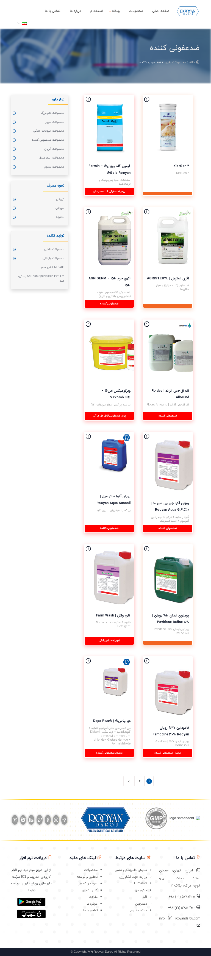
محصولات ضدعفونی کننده (48, 140)
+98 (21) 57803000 (182, 896)
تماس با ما (52, 11)
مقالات (93, 896)
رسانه (116, 11)
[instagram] (56, 820)
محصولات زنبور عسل (51, 158)
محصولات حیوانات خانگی (48, 131)
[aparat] (23, 820)
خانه (192, 62)
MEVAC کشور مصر (52, 267)
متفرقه (60, 217)
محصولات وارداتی (53, 258)
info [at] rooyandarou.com (179, 918)
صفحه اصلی (160, 11)
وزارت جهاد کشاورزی (133, 876)
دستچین (141, 903)
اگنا (145, 896)
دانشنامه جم (138, 910)
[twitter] (40, 820)
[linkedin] (31, 820)
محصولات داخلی (54, 249)
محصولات (136, 11)
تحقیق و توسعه (87, 876)
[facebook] (48, 820)
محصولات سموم (54, 167)
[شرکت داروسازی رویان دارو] (188, 11)
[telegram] (64, 820)
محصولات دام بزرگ (52, 113)
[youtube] (15, 820)
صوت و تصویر (88, 883)
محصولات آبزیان (54, 149)
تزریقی (60, 199)
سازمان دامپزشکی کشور (131, 869)
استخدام (96, 11)
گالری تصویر (90, 890)
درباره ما (75, 11)
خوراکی (59, 208)
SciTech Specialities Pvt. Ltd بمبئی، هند (41, 278)
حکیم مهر (141, 890)
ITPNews (140, 883)
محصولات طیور (175, 62)
